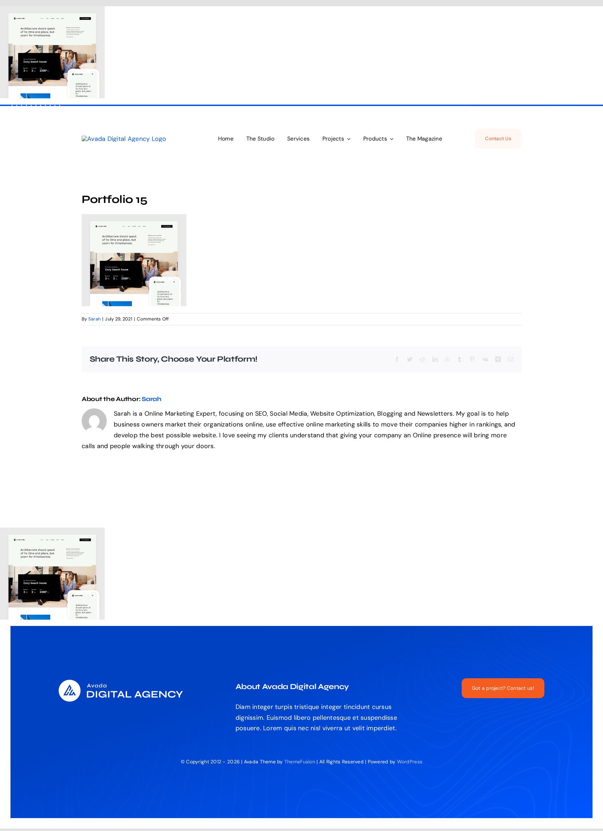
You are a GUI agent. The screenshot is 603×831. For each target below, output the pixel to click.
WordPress (409, 761)
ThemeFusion (299, 761)
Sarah (94, 319)
